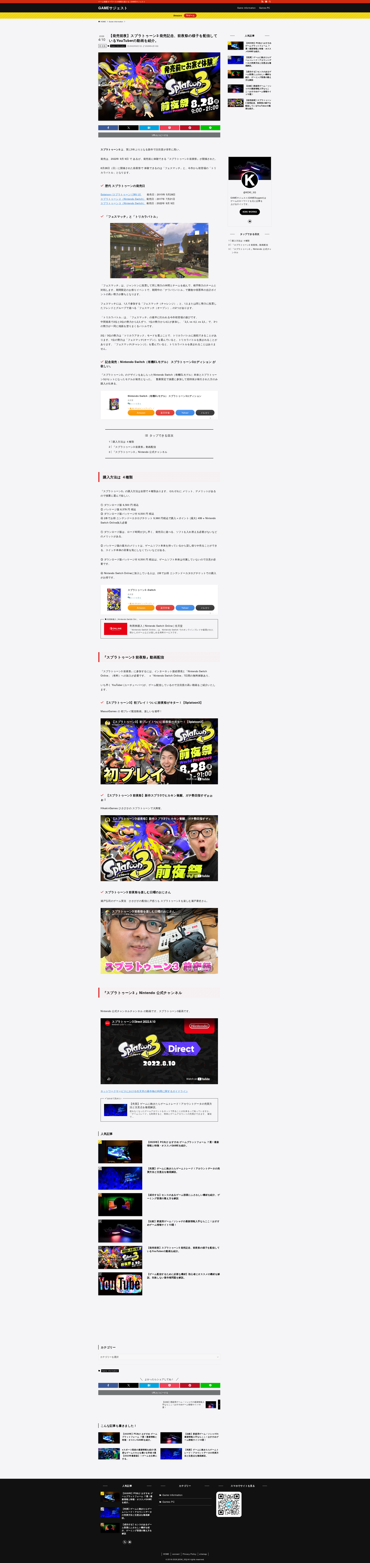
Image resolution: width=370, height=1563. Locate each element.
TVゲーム (190, 15)
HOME (166, 1554)
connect (176, 1554)
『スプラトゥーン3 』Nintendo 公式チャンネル (140, 452)
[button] (108, 127)
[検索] (270, 1)
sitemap (203, 1554)
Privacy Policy (189, 1554)
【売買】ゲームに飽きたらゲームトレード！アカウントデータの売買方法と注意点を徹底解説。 (171, 1105)
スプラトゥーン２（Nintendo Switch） (123, 199)
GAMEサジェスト (113, 8)
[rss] (262, 1)
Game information (118, 46)
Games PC (168, 1501)
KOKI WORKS (250, 211)
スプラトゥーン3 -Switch (142, 590)
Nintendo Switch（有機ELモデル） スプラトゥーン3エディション (164, 396)
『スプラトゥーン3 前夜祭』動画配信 (134, 447)
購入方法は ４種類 (123, 441)
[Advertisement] (159, 1320)
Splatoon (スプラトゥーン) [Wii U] (121, 194)
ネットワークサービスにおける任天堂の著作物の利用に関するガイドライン (144, 1091)
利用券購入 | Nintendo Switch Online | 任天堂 (156, 625)
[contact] (266, 1)
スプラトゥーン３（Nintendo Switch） (123, 203)
